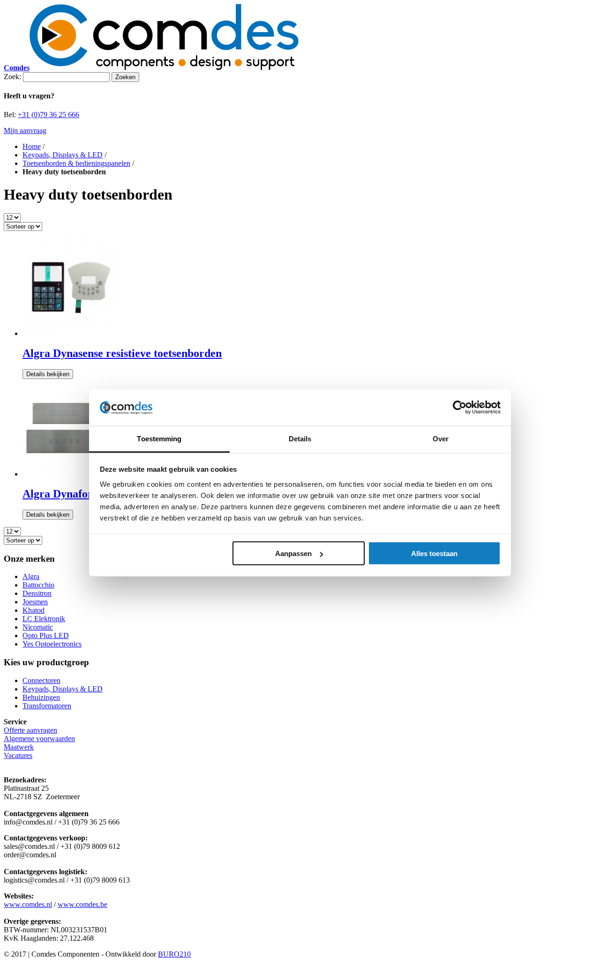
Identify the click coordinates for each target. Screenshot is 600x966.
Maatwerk (19, 747)
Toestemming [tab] (159, 438)
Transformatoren (46, 706)
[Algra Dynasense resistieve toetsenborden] (71, 333)
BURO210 (174, 954)
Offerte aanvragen (30, 730)
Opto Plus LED (45, 635)
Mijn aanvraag (25, 130)
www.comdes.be (82, 904)
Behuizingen (41, 697)
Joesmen (35, 602)
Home (31, 146)
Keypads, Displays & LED (62, 155)
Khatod (33, 610)
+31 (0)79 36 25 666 (48, 115)
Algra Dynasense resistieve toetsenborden (122, 353)
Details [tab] (300, 438)
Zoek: (12, 77)
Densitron (37, 593)
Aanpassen (293, 553)
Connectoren (41, 680)
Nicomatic (37, 627)
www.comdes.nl (28, 904)
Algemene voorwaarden (39, 739)
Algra (30, 576)
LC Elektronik (43, 619)
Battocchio (38, 585)
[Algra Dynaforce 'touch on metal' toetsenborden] (71, 474)
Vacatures (18, 755)
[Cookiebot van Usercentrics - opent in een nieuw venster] (460, 408)
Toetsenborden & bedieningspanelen (76, 163)
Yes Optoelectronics (52, 644)
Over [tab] (441, 438)
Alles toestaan (434, 553)
